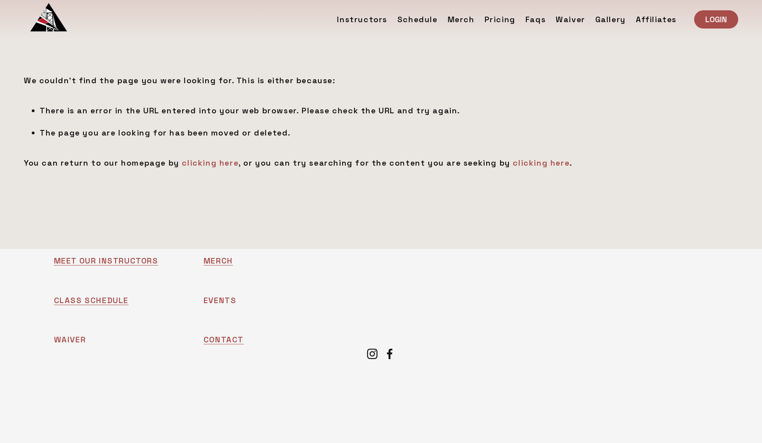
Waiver (570, 19)
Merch (461, 19)
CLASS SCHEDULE (91, 300)
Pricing (500, 19)
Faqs (535, 19)
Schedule (417, 19)
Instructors (362, 19)
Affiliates (656, 19)
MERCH (218, 261)
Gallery (610, 19)
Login (716, 19)
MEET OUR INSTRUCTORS (106, 261)
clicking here (210, 163)
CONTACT (224, 339)
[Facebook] (389, 353)
